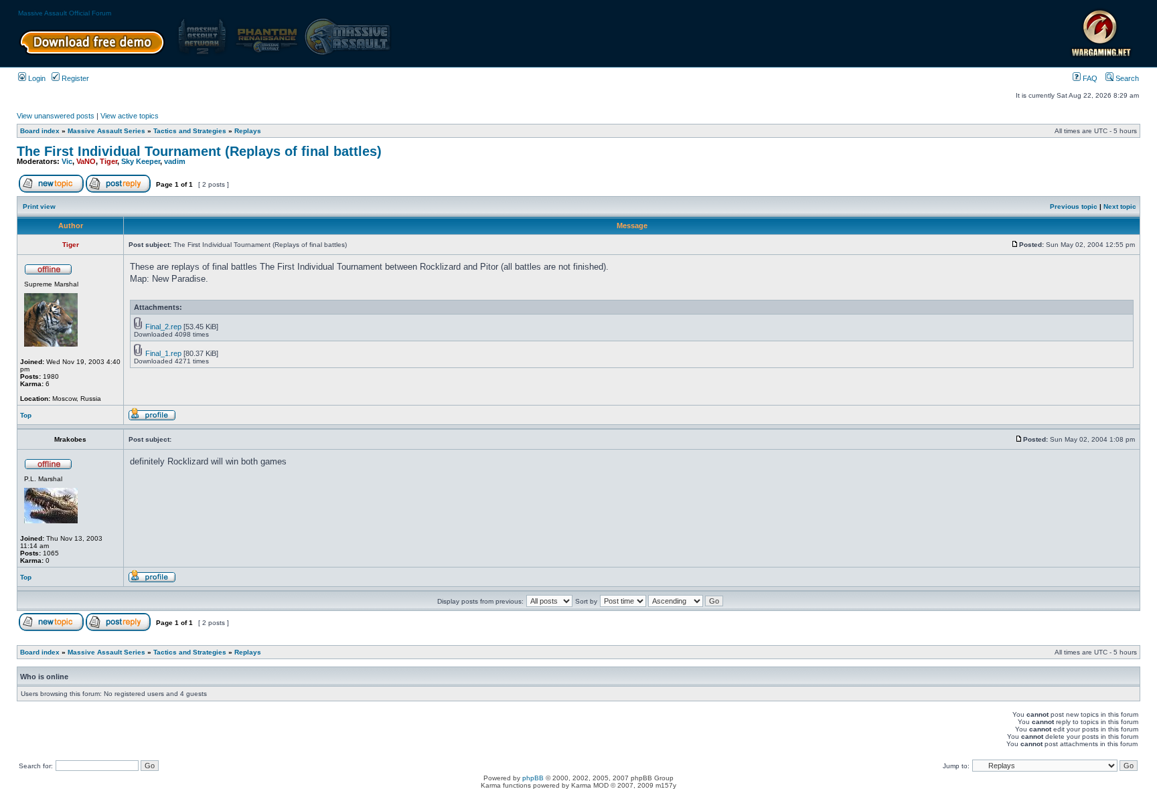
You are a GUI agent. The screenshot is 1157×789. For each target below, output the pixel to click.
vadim (174, 161)
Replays (247, 131)
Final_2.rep (163, 327)
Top (25, 415)
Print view (39, 206)
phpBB (533, 778)
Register (74, 78)
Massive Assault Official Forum (64, 13)
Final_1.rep (163, 353)
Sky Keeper (140, 161)
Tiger (108, 161)
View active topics (129, 116)
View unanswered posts (55, 116)
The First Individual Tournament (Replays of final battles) (199, 151)
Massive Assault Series (106, 131)
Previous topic (1073, 206)
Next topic (1119, 206)
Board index (40, 131)
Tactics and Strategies (189, 131)
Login (36, 78)
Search (1126, 78)
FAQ (1089, 78)
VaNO (86, 161)
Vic (67, 161)
